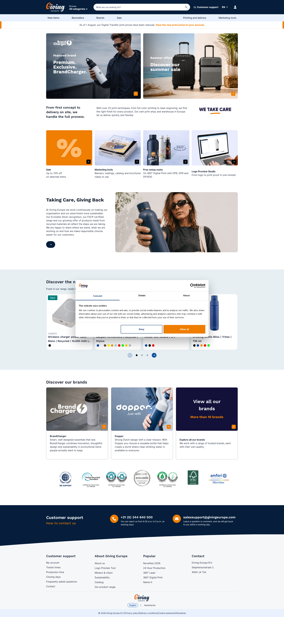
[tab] (137, 355)
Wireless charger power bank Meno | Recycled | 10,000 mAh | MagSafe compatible (68, 341)
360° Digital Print (153, 577)
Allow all (184, 329)
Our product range (105, 586)
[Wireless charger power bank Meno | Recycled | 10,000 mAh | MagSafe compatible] (69, 313)
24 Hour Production (154, 567)
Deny (141, 329)
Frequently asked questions (61, 581)
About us (100, 563)
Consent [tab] (97, 296)
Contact (50, 586)
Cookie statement (166, 613)
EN (223, 7)
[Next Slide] (154, 355)
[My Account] (235, 7)
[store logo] (142, 597)
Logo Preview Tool (105, 567)
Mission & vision (104, 572)
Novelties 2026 (151, 563)
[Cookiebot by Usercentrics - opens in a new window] (192, 285)
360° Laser (149, 572)
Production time (55, 572)
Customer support (207, 7)
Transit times (53, 567)
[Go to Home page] (55, 7)
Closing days (53, 576)
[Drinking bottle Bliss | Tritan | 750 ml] (214, 313)
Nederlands (149, 605)
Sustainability (102, 577)
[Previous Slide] (130, 355)
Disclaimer (181, 613)
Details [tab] (142, 295)
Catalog (99, 582)
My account (52, 562)
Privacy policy (131, 613)
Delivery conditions (148, 613)
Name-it (147, 582)
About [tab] (186, 295)
